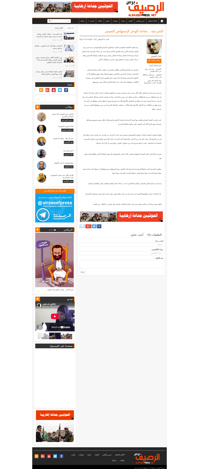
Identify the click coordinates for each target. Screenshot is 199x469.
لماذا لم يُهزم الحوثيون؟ (65, 126)
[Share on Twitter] (94, 226)
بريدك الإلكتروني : (157, 249)
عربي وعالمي (140, 21)
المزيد (92, 21)
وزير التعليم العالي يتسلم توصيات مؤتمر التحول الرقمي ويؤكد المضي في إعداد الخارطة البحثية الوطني (48, 60)
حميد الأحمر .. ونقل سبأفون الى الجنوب (60, 290)
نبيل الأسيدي (68, 142)
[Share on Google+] (88, 226)
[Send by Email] (82, 226)
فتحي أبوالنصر (68, 181)
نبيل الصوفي (68, 167)
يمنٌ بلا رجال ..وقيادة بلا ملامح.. (63, 138)
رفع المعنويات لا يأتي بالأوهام (63, 163)
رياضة (123, 21)
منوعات (115, 21)
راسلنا (83, 21)
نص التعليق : (159, 258)
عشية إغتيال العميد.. (154, 65)
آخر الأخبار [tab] (70, 28)
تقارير (107, 21)
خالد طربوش (68, 154)
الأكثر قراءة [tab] (59, 28)
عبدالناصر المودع (67, 130)
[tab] (155, 234)
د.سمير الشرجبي (67, 120)
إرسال (82, 272)
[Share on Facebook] (99, 226)
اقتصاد (131, 21)
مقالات (100, 21)
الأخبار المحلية (152, 21)
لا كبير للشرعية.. (67, 151)
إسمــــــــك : (158, 241)
